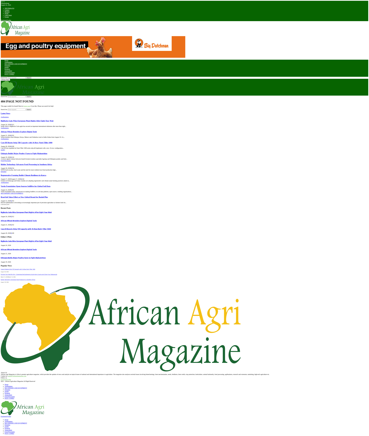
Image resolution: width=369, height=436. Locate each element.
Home (6, 60)
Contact (7, 10)
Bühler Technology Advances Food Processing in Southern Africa (26, 164)
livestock (7, 69)
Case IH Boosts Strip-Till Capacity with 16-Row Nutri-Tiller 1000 (26, 143)
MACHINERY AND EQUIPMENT (16, 64)
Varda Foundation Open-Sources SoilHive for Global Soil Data (25, 186)
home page (27, 106)
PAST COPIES (9, 74)
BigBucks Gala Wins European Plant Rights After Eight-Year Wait (27, 121)
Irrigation (7, 65)
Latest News (5, 113)
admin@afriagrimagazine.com (17, 376)
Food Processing (10, 72)
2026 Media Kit (9, 8)
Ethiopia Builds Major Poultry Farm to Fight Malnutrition (24, 153)
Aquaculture (8, 71)
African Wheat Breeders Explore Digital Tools (19, 132)
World (6, 13)
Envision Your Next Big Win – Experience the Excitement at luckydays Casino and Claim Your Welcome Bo (29, 274)
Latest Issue (8, 15)
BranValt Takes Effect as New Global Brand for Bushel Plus (24, 197)
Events (7, 17)
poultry (7, 67)
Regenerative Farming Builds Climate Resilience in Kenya (23, 175)
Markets (7, 12)
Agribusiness (8, 62)
